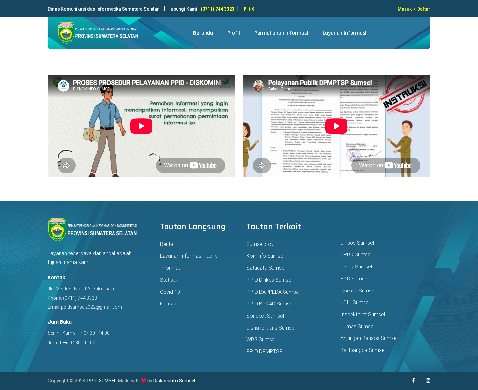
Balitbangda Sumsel (363, 350)
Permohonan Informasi (281, 33)
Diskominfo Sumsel (174, 381)
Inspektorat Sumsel (362, 314)
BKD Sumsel (354, 279)
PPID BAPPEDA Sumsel (273, 292)
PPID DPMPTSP (264, 351)
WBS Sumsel (261, 339)
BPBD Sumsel (356, 255)
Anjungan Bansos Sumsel (369, 338)
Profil (233, 33)
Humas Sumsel (357, 326)
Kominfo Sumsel (265, 256)
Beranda (203, 33)
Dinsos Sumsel (357, 243)
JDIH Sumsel (355, 302)
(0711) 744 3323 (217, 9)
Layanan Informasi (344, 33)
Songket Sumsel (265, 316)
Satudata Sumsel (265, 268)
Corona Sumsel (358, 291)
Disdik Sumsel (356, 267)
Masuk (405, 9)
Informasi (171, 268)
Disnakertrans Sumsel (271, 328)
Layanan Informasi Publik (188, 256)
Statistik (169, 280)
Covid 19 (170, 292)
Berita (166, 244)
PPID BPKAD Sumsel (270, 304)
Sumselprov (260, 244)
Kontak (168, 304)
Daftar (423, 9)
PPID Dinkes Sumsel (269, 280)
